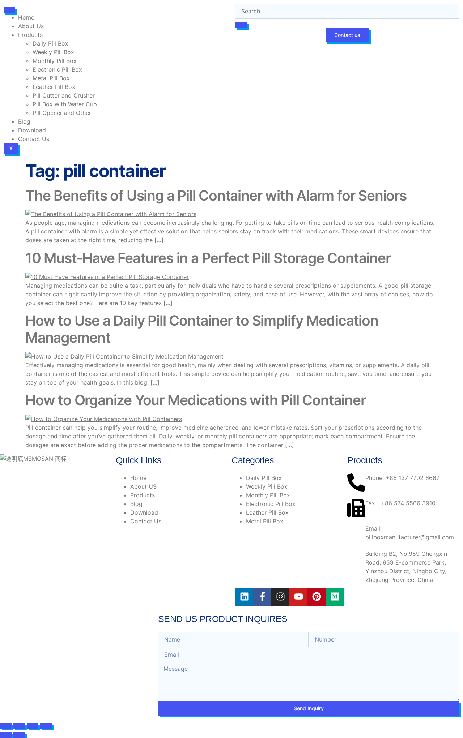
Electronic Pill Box (57, 69)
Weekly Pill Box (53, 52)
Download (32, 130)
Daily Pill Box (50, 43)
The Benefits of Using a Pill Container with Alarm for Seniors (216, 195)
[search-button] (241, 25)
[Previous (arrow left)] (6, 735)
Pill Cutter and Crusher (64, 95)
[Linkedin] (244, 597)
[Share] (32, 726)
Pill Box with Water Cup (65, 104)
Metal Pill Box (51, 78)
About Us (31, 26)
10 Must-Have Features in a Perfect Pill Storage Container (208, 257)
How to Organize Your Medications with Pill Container (195, 399)
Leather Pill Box (54, 86)
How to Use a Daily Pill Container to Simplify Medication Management (201, 329)
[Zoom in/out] (6, 726)
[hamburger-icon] (9, 10)
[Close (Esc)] (46, 726)
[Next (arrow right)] (19, 735)
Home (26, 17)
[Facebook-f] (262, 597)
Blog (24, 121)
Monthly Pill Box (55, 60)
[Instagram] (280, 597)
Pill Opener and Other (62, 112)
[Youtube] (298, 597)
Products (30, 34)
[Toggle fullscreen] (19, 726)
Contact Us (33, 138)
